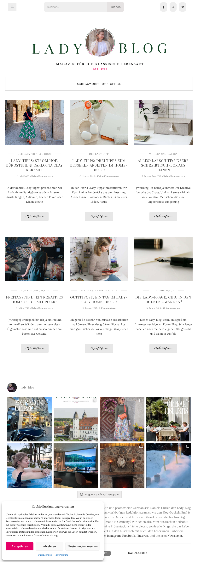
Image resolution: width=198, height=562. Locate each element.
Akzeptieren (20, 546)
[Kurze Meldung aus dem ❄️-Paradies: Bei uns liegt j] (168, 465)
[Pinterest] (182, 7)
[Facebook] (163, 7)
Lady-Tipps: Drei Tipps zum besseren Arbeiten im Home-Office (99, 165)
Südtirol (45, 153)
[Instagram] (173, 7)
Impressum (61, 554)
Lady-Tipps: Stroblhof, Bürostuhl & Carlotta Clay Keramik (34, 165)
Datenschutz (45, 554)
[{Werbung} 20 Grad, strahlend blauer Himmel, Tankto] (29, 465)
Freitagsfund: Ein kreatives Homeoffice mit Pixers (34, 299)
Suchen (115, 7)
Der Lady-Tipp (27, 153)
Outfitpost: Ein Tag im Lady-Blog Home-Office (99, 299)
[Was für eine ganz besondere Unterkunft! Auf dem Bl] (122, 419)
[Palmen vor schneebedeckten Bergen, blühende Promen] (168, 419)
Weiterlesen (35, 216)
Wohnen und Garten (163, 153)
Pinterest (143, 535)
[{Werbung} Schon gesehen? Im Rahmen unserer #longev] (76, 465)
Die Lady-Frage (163, 290)
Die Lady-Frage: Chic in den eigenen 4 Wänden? (163, 299)
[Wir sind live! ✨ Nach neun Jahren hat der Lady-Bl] (76, 419)
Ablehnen (49, 546)
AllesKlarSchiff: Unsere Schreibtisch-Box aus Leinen (163, 165)
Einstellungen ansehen (82, 546)
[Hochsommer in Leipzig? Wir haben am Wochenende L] (29, 419)
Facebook (128, 535)
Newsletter (174, 535)
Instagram (114, 535)
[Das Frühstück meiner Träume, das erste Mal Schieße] (122, 465)
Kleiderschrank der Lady (99, 290)
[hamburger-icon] (12, 7)
